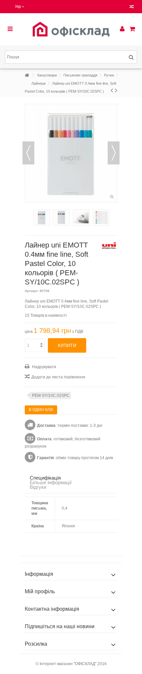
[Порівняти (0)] (131, 7)
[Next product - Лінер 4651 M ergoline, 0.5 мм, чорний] (116, 90)
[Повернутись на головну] (27, 75)
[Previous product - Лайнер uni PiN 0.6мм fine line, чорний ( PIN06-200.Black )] (112, 90)
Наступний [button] (114, 152)
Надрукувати (43, 367)
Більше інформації (51, 482)
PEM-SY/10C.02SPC (51, 395)
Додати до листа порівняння (58, 377)
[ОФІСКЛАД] (71, 29)
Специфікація (45, 477)
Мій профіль (40, 591)
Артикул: (32, 291)
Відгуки (38, 486)
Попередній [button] (28, 152)
